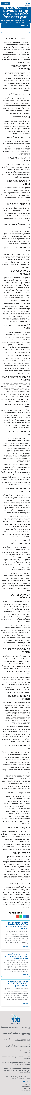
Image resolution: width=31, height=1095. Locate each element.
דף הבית (28, 20)
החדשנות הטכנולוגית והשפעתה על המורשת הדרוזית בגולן (17, 984)
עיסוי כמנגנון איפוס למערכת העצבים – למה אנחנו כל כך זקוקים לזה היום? (17, 1077)
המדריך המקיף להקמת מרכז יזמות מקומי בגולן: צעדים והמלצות (16, 956)
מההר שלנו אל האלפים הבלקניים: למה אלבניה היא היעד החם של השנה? (16, 1063)
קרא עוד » (25, 946)
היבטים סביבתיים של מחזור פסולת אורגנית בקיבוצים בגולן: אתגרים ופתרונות (16, 926)
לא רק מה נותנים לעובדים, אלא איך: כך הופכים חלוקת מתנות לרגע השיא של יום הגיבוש (16, 1045)
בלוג (23, 20)
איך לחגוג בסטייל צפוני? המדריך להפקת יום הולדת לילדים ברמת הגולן (17, 1039)
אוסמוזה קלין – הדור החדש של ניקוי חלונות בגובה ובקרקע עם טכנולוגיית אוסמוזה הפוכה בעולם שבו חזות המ (16, 1070)
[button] (15, 3)
